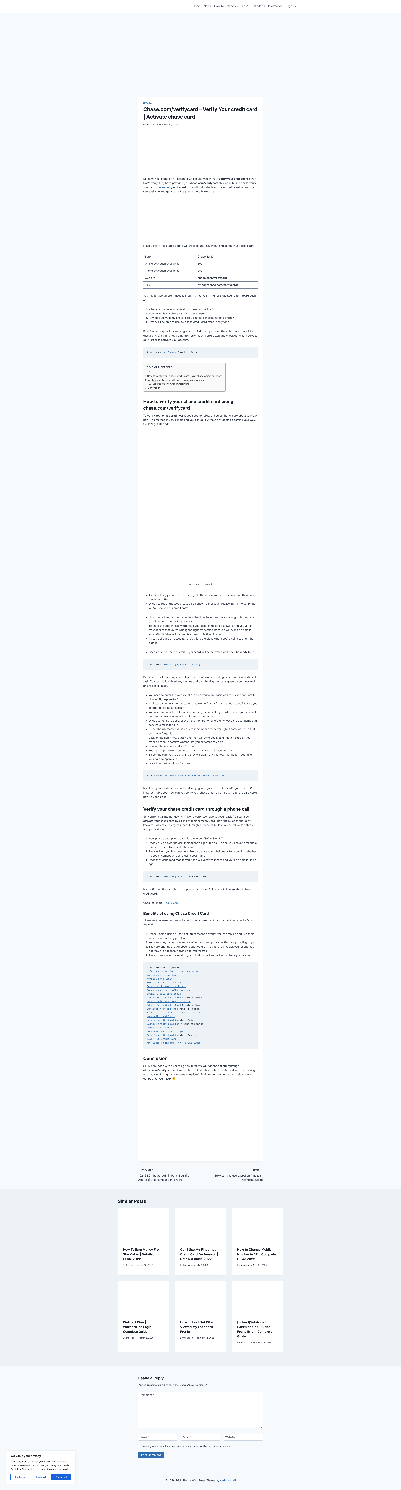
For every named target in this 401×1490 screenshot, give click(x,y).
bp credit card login (161, 1016)
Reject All (41, 1477)
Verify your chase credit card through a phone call (176, 380)
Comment (147, 1395)
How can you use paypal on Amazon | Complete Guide (239, 1175)
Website (230, 1437)
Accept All (61, 1477)
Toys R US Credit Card (162, 1039)
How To (219, 6)
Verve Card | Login (159, 1028)
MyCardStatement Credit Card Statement (173, 971)
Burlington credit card (163, 1009)
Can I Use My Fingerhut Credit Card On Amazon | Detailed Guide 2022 (199, 1254)
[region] (40, 1467)
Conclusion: (154, 387)
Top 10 (246, 6)
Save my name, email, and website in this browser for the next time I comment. (187, 1446)
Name (144, 1437)
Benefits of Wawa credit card (166, 986)
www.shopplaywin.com (178, 876)
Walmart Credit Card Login (164, 1024)
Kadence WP (228, 1480)
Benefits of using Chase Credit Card (171, 383)
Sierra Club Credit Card (163, 1013)
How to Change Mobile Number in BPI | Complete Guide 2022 (256, 1254)
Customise (20, 1477)
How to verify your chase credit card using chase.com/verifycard (184, 375)
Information (275, 6)
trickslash (151, 124)
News (207, 6)
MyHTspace (170, 352)
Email (186, 1437)
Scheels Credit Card (161, 1035)
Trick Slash (171, 902)
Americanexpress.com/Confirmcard (169, 990)
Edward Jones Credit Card (164, 1005)
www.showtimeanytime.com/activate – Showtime (194, 776)
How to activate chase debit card (169, 982)
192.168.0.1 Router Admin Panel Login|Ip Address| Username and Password (163, 1175)
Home (196, 6)
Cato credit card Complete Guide (169, 1001)
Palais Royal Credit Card (164, 997)
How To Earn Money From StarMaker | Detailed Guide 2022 (142, 1254)
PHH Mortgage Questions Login (183, 664)
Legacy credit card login (164, 994)
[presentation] (143, 1225)
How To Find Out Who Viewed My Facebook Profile (196, 1326)
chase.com (164, 187)
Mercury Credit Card (161, 1020)
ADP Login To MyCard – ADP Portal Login (173, 1043)
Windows (259, 6)
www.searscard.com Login (163, 975)
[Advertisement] (200, 153)
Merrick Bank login (159, 979)
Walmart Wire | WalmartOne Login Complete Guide (137, 1326)
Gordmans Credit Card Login (165, 1031)
